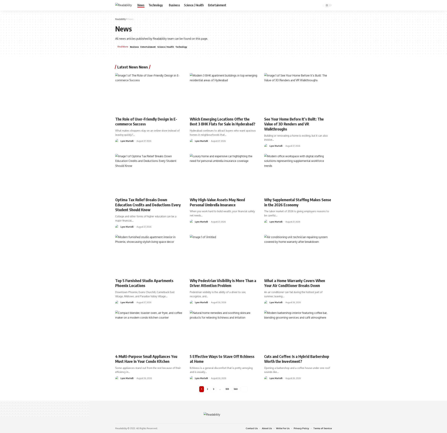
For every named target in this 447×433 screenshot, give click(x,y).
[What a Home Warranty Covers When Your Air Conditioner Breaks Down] (298, 255)
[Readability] (123, 5)
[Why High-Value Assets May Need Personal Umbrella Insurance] (223, 174)
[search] (319, 5)
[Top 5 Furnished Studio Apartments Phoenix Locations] (149, 255)
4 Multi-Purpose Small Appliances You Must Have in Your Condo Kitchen (146, 359)
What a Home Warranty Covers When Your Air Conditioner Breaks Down (294, 283)
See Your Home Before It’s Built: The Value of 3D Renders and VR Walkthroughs (294, 124)
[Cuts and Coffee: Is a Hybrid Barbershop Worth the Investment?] (298, 331)
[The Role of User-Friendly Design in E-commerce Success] (149, 93)
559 (227, 389)
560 (236, 389)
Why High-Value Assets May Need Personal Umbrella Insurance (217, 202)
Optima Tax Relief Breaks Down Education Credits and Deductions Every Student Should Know (148, 204)
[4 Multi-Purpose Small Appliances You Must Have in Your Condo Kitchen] (149, 331)
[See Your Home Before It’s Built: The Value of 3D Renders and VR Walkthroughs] (298, 93)
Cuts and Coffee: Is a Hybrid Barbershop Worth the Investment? (296, 359)
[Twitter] (307, 5)
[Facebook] (303, 5)
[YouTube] (311, 5)
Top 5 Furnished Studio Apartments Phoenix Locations (144, 283)
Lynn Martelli (126, 141)
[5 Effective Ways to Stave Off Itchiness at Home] (223, 331)
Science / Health (165, 46)
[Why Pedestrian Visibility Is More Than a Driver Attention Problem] (223, 255)
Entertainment (148, 46)
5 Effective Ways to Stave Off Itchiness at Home (222, 359)
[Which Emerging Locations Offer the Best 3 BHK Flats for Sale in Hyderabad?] (223, 93)
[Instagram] (315, 5)
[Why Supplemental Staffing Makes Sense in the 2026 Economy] (298, 174)
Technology (181, 46)
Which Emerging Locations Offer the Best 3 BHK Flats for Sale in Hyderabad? (222, 121)
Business (134, 46)
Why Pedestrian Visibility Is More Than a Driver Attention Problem (223, 283)
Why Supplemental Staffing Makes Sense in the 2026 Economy (297, 202)
